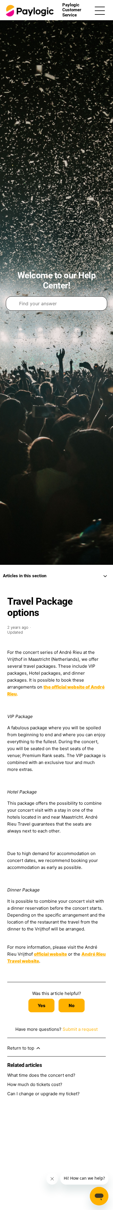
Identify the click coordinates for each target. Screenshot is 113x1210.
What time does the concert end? (41, 1075)
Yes (41, 1005)
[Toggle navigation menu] (100, 10)
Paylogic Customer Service (71, 10)
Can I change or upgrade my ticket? (43, 1093)
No (71, 1005)
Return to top (21, 1048)
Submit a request (80, 1029)
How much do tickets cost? (34, 1084)
